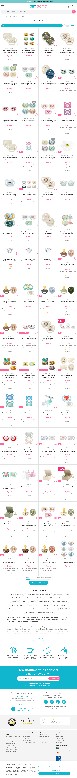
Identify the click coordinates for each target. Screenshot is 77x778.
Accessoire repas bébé (45, 612)
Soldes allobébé (26, 746)
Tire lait (46, 605)
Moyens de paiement (11, 747)
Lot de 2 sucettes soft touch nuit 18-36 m (29, 302)
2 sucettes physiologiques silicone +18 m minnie (9, 121)
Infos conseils (59, 736)
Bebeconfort (58, 617)
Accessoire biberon (18, 605)
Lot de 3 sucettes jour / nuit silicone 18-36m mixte (29, 84)
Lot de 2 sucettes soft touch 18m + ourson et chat (9, 488)
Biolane (9, 619)
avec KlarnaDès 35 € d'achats (30, 657)
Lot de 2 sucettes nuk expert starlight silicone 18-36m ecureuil (9, 451)
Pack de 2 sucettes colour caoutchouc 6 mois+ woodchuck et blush (9, 340)
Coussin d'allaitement (16, 609)
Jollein (47, 619)
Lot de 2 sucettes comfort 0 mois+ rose (67, 121)
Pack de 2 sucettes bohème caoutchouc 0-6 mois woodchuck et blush (9, 562)
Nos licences (42, 740)
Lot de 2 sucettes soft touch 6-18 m (29, 450)
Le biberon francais (58, 619)
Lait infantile (51, 609)
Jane (43, 619)
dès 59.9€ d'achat (13, 656)
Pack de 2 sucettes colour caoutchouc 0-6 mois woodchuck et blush (67, 266)
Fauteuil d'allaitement (60, 605)
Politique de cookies (10, 743)
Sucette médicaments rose (29, 487)
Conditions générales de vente (13, 736)
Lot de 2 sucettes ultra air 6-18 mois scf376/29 (67, 232)
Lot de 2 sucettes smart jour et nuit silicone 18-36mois (9, 233)
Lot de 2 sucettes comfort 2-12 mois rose (29, 158)
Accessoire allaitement (35, 609)
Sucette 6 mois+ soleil (67, 157)
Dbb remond (18, 619)
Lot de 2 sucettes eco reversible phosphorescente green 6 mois (48, 52)
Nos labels (41, 738)
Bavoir (14, 601)
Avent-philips (31, 617)
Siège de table (16, 598)
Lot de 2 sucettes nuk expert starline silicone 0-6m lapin (67, 196)
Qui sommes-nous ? (27, 734)
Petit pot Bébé (65, 609)
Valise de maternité (61, 740)
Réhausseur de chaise (61, 594)
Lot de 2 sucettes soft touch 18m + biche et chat (67, 450)
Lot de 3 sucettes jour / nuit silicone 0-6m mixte (29, 232)
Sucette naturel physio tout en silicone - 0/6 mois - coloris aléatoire (29, 261)
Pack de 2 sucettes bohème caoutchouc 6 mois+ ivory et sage (67, 525)
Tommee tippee (22, 622)
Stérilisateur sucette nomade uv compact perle (67, 339)
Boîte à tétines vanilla (67, 487)
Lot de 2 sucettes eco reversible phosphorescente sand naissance (48, 234)
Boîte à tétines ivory (48, 487)
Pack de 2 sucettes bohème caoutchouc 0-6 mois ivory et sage (29, 525)
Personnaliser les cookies (12, 741)
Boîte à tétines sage (9, 524)
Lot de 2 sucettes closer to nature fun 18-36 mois (48, 376)
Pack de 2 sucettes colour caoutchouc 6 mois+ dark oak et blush (9, 303)
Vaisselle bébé (62, 598)
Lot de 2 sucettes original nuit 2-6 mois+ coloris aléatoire (29, 196)
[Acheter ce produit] (17, 45)
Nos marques (26, 738)
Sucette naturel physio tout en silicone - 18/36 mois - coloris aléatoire (9, 261)
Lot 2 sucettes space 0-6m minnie (29, 339)
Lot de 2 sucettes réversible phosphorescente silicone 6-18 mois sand (9, 159)
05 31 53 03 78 (63, 659)
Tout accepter (54, 773)
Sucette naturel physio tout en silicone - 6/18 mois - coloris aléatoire (48, 261)
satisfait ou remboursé (47, 656)
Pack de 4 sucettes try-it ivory (67, 376)
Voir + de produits (38, 583)
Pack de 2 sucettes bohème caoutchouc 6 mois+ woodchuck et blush (29, 562)
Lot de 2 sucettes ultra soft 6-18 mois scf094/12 (48, 158)
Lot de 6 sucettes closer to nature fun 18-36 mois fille (29, 51)
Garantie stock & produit (11, 749)
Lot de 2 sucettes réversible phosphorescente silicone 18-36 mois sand (9, 52)
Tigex (13, 622)
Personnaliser (54, 766)
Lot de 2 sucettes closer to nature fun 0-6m (29, 376)
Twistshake (33, 622)
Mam (39, 617)
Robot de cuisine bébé (33, 598)
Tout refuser (54, 770)
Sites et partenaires (44, 736)
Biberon (23, 601)
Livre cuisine (49, 598)
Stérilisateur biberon (60, 601)
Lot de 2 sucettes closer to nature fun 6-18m (9, 376)
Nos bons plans (26, 736)
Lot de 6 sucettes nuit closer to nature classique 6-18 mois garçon (67, 562)
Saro (8, 622)
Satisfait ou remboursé (11, 751)
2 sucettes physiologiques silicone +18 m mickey (67, 84)
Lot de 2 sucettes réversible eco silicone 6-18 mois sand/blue (48, 85)
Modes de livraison (10, 745)
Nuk (43, 617)
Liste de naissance (60, 734)
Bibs (65, 617)
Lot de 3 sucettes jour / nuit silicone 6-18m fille (48, 524)
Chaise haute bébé (16, 594)
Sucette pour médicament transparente (48, 413)
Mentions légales (27, 740)
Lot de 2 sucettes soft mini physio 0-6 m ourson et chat (67, 414)
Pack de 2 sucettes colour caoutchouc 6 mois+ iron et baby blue (48, 303)
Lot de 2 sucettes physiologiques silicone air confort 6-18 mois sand (67, 52)
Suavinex (49, 617)
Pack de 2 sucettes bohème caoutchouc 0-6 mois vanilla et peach (48, 562)
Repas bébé (30, 612)
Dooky (37, 619)
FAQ (40, 744)
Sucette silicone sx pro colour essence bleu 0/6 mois (9, 196)
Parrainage (59, 742)
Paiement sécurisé (61, 745)
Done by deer (29, 619)
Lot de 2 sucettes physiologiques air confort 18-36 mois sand (48, 340)
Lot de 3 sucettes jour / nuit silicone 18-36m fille (48, 121)
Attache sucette (34, 605)
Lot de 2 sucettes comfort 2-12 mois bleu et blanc (29, 413)
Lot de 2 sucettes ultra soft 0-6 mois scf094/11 (9, 84)
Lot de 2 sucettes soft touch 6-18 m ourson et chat (48, 451)
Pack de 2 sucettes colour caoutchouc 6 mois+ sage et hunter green (67, 303)
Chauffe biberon (43, 601)
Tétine (32, 601)
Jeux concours (59, 738)
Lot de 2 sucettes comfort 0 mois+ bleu (9, 413)
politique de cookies (11, 774)
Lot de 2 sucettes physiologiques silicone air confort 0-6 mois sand (48, 196)
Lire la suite (38, 639)
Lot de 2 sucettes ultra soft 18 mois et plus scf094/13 (28, 121)
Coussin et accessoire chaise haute (38, 594)
